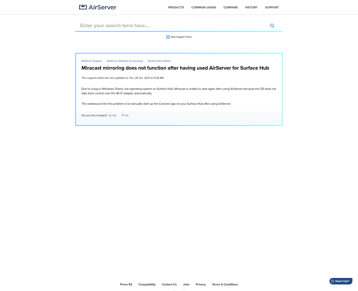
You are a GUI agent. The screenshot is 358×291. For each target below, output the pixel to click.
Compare (231, 7)
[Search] (272, 25)
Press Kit (126, 284)
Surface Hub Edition (159, 61)
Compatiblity (147, 284)
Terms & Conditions (225, 284)
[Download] (172, 98)
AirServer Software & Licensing (125, 61)
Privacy (201, 284)
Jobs (186, 284)
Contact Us (169, 284)
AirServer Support (91, 61)
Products (176, 7)
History (251, 7)
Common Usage (203, 7)
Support (272, 7)
